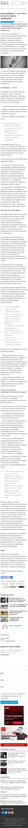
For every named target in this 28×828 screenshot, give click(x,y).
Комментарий (5, 654)
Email (2, 680)
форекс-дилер (20, 583)
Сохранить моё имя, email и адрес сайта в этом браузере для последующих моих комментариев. (13, 696)
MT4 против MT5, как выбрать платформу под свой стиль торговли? (17, 599)
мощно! (4, 792)
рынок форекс (4, 583)
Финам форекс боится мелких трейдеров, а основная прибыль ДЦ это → (13, 802)
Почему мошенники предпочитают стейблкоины (16, 619)
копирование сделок (11, 581)
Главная (2, 8)
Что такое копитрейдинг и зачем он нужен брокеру (18, 605)
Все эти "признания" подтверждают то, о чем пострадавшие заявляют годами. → (13, 782)
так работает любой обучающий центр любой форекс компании (12, 788)
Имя (2, 673)
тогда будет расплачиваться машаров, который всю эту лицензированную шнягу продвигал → (13, 796)
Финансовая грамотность (12, 8)
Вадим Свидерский (15, 626)
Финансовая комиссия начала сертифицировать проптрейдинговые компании (16, 754)
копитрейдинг (21, 581)
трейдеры (12, 583)
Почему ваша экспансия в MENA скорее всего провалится (18, 612)
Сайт (2, 687)
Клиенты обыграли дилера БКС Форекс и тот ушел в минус (17, 761)
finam (2, 581)
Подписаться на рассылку (14, 745)
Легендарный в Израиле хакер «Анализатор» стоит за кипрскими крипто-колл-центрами (17, 770)
